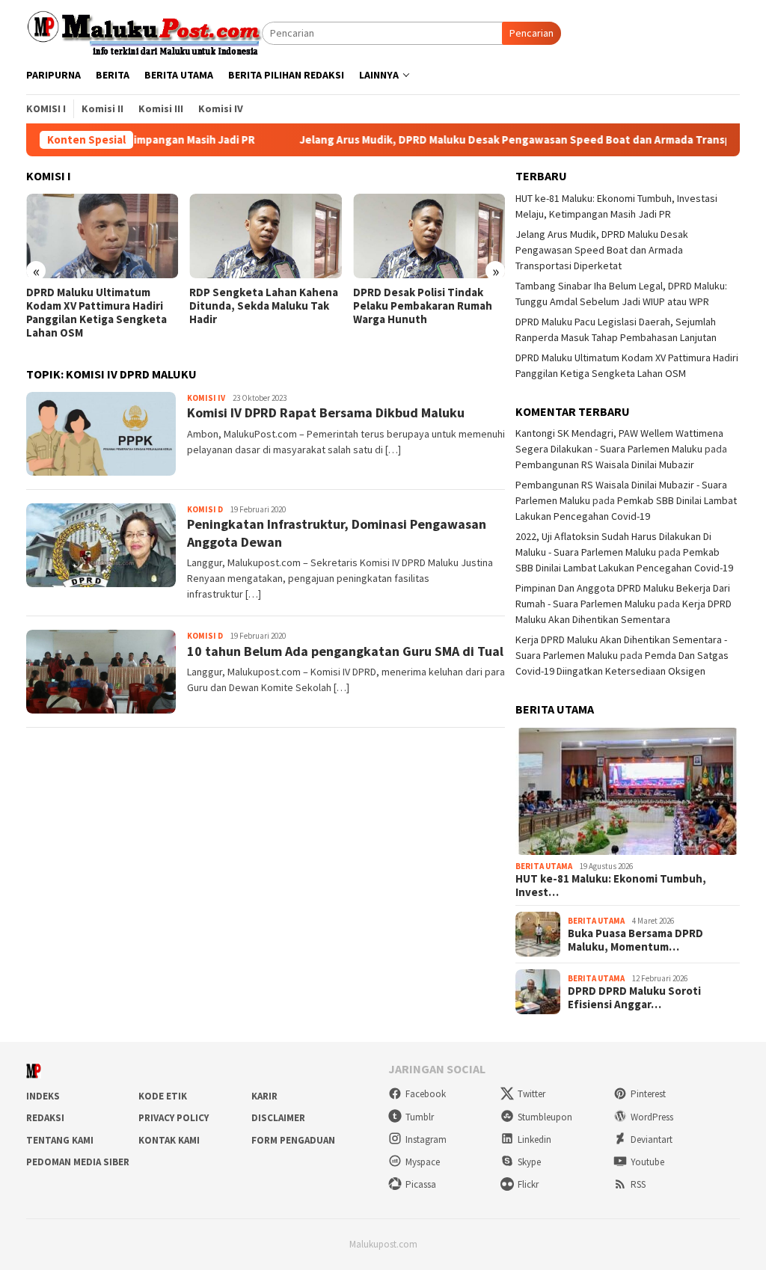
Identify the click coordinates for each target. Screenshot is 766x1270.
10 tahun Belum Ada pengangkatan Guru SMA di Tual (345, 651)
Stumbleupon (545, 1117)
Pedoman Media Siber (77, 1162)
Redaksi (45, 1117)
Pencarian (531, 33)
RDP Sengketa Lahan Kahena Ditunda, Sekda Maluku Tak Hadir (100, 306)
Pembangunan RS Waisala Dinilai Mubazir (604, 464)
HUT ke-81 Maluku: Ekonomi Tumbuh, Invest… (610, 885)
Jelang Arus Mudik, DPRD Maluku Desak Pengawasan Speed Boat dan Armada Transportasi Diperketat (601, 249)
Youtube (647, 1162)
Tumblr (419, 1117)
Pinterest (648, 1094)
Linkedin (534, 1139)
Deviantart (651, 1139)
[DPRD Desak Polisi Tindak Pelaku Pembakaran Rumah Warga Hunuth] (265, 236)
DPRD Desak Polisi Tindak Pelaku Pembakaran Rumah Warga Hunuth (258, 306)
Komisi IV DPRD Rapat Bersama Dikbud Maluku (326, 412)
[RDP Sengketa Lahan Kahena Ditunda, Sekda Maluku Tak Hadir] (102, 236)
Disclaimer (278, 1117)
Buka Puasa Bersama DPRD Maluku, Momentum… (635, 940)
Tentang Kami (60, 1140)
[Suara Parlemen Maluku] (144, 32)
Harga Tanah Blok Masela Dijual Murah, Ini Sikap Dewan (428, 299)
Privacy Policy (173, 1117)
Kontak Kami (169, 1140)
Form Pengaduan (293, 1140)
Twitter (531, 1094)
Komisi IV (206, 398)
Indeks (43, 1096)
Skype (529, 1162)
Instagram (426, 1139)
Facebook (425, 1094)
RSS (638, 1184)
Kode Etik (162, 1096)
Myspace (422, 1162)
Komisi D (205, 509)
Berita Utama (543, 866)
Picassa (420, 1184)
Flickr (528, 1184)
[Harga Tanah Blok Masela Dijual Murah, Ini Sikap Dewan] (429, 236)
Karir (264, 1096)
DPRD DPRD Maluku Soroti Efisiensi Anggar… (634, 997)
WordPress (652, 1117)
